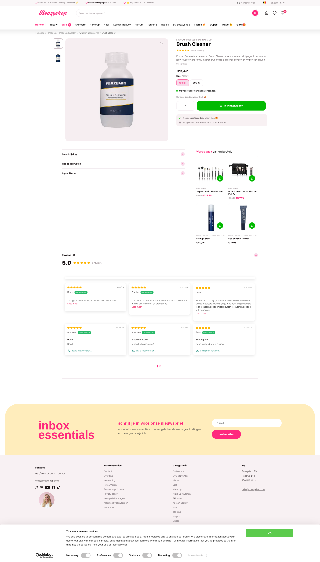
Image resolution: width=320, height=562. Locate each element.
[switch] (118, 555)
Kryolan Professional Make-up (194, 40)
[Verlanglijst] (162, 43)
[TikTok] (58, 487)
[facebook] (53, 487)
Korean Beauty (122, 24)
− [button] (180, 106)
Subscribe (226, 434)
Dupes (214, 24)
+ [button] (192, 106)
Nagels (165, 24)
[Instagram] (36, 487)
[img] (74, 287)
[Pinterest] (41, 487)
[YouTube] (47, 487)
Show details (195, 555)
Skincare (80, 24)
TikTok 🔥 (200, 24)
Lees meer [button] (72, 303)
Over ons (108, 475)
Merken (40, 24)
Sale (175, 484)
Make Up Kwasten (67, 33)
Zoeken (255, 13)
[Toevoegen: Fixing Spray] (220, 225)
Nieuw (54, 24)
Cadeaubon (178, 471)
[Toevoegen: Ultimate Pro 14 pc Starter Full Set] (252, 178)
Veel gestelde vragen (114, 498)
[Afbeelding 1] (58, 43)
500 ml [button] (196, 83)
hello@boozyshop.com (47, 480)
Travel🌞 (227, 24)
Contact (108, 471)
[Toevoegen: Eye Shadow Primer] (252, 225)
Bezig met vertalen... (82, 350)
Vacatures (109, 507)
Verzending (109, 480)
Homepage (40, 33)
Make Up (95, 24)
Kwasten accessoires (89, 33)
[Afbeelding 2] (58, 58)
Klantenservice (113, 465)
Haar (106, 24)
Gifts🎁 (241, 24)
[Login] (266, 13)
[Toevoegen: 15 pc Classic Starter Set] (220, 178)
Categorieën (180, 465)
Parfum (139, 24)
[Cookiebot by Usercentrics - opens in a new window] (44, 555)
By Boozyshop (181, 24)
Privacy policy (111, 493)
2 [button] (160, 366)
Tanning (152, 24)
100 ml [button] (182, 83)
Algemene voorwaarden (116, 502)
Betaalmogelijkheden (114, 489)
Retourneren (110, 484)
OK (270, 532)
